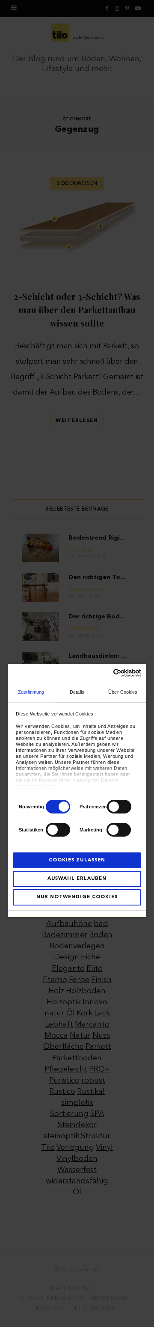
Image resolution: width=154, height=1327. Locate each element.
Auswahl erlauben (77, 878)
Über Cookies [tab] (122, 692)
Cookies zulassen (77, 860)
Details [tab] (77, 692)
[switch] (119, 806)
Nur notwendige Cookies (77, 897)
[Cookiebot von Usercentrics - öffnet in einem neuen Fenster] (106, 673)
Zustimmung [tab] (31, 692)
